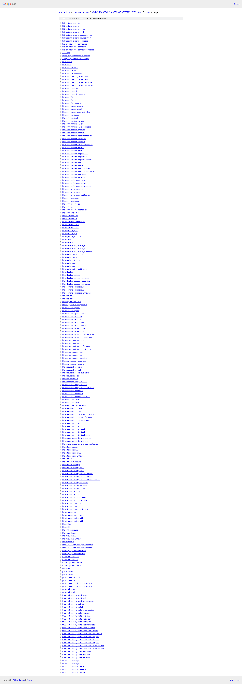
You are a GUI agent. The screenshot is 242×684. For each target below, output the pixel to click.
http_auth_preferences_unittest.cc (76, 195)
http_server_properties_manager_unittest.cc (80, 444)
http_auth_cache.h (69, 70)
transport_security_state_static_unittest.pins (80, 630)
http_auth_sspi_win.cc (71, 204)
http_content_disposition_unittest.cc (76, 293)
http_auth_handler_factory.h (73, 141)
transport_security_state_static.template (78, 625)
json (237, 680)
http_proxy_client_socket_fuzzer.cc (76, 346)
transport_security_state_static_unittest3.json (80, 642)
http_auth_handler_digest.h (73, 133)
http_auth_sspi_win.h (70, 207)
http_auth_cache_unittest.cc (73, 73)
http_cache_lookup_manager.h (74, 248)
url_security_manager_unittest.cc (75, 669)
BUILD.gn (66, 52)
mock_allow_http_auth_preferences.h (77, 548)
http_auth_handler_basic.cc (73, 121)
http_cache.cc (67, 239)
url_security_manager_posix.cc (74, 666)
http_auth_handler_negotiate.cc (75, 153)
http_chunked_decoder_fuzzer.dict (76, 281)
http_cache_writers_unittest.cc (74, 269)
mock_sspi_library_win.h (71, 565)
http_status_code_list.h (71, 453)
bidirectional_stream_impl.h (73, 32)
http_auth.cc (67, 61)
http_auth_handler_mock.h (73, 150)
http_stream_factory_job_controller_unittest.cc (81, 479)
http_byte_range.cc (70, 230)
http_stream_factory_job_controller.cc (77, 473)
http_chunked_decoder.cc (72, 272)
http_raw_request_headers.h (73, 364)
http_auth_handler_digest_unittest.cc (77, 136)
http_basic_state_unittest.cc (73, 221)
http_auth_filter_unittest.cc (73, 103)
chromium (64, 12)
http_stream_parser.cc (71, 491)
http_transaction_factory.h (73, 515)
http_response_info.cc (71, 399)
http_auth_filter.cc (69, 97)
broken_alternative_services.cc (74, 44)
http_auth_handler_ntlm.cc (72, 162)
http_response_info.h (70, 402)
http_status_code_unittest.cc (73, 456)
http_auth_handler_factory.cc (74, 138)
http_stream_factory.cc (71, 462)
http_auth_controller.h (71, 91)
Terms (29, 680)
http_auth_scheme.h (70, 201)
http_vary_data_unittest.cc (72, 539)
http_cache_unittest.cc (71, 260)
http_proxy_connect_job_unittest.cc (76, 358)
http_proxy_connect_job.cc (73, 352)
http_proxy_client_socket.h (73, 343)
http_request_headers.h (71, 370)
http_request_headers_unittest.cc (75, 373)
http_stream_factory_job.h (73, 470)
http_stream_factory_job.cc (73, 467)
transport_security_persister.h (74, 598)
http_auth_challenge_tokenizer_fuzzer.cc (78, 82)
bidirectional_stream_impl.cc (73, 29)
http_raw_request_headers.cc (74, 361)
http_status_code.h (70, 450)
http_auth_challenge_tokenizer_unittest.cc (79, 85)
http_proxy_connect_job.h (72, 355)
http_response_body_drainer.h (74, 384)
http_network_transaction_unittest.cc (77, 337)
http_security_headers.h (71, 411)
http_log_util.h (67, 299)
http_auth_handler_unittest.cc (74, 177)
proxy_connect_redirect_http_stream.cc (78, 583)
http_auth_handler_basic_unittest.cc (76, 127)
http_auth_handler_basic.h (72, 124)
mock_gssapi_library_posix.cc (74, 550)
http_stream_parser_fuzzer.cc (74, 497)
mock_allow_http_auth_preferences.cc (77, 545)
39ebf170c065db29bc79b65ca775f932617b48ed (116, 12)
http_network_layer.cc (71, 307)
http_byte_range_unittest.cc (73, 236)
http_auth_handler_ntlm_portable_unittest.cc (80, 171)
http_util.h (66, 527)
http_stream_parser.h (71, 494)
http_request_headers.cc (72, 367)
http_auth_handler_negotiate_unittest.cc (78, 159)
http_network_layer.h (70, 310)
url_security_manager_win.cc (73, 672)
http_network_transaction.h (73, 331)
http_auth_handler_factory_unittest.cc (77, 144)
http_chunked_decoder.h (72, 275)
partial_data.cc (68, 571)
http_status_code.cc (70, 447)
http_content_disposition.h (73, 290)
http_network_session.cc (72, 316)
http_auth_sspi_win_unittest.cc (74, 210)
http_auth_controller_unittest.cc (75, 94)
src (87, 12)
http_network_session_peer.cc (74, 322)
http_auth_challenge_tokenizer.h (75, 79)
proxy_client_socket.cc (71, 577)
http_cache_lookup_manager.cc (75, 245)
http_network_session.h (71, 319)
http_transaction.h (69, 512)
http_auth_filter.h (69, 100)
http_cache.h (67, 242)
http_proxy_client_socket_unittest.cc (76, 349)
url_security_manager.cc (72, 660)
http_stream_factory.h (71, 464)
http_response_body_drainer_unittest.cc (78, 387)
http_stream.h (68, 459)
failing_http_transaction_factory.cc (76, 56)
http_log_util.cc (68, 296)
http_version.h (68, 542)
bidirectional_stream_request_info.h (76, 38)
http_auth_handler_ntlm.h (72, 165)
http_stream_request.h (71, 506)
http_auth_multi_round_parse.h (74, 183)
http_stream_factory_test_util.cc (75, 482)
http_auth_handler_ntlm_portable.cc (76, 168)
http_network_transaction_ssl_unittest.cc (78, 334)
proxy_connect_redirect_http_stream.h (77, 586)
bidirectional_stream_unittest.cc (75, 41)
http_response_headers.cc (72, 390)
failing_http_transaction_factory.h (75, 58)
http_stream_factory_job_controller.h (77, 476)
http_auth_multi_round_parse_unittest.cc (78, 186)
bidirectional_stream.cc (71, 23)
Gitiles (15, 680)
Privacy (22, 680)
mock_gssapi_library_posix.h (73, 553)
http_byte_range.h (69, 233)
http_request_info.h (70, 378)
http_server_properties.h (72, 426)
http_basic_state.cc (70, 215)
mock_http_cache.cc (70, 556)
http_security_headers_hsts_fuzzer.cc (77, 417)
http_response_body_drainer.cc (74, 382)
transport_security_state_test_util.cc (76, 651)
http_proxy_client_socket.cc (73, 340)
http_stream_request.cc (71, 503)
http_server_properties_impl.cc (74, 429)
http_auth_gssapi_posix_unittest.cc (76, 112)
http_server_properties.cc (72, 423)
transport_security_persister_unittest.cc (78, 601)
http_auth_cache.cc (70, 67)
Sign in (236, 4)
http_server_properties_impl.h (74, 432)
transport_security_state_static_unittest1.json (80, 636)
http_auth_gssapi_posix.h (72, 109)
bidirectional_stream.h (71, 26)
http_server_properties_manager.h (76, 441)
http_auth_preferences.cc (72, 189)
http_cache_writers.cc (71, 263)
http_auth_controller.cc (71, 88)
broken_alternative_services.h (74, 47)
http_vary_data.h (69, 536)
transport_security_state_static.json (76, 619)
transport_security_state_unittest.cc (76, 657)
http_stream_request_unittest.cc (75, 509)
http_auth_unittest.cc (70, 213)
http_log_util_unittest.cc (71, 301)
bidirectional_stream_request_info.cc (77, 35)
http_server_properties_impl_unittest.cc (78, 435)
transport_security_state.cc (73, 604)
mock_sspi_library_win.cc (72, 562)
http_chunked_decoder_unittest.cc (76, 284)
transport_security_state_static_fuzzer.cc (78, 627)
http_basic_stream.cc (70, 224)
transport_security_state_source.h (76, 616)
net (149, 12)
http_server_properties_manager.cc (76, 438)
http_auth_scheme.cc (70, 198)
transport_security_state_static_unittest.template (82, 633)
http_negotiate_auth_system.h (74, 304)
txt (231, 680)
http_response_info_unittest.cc (74, 405)
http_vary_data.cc (69, 533)
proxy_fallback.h (68, 592)
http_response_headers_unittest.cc (76, 396)
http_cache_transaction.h (72, 257)
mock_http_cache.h (70, 559)
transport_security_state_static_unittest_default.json (83, 645)
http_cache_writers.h (70, 266)
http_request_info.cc (70, 376)
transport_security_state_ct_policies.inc (78, 610)
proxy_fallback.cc (69, 589)
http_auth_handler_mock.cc (73, 147)
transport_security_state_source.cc (76, 613)
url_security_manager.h (71, 663)
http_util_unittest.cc (70, 530)
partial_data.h (67, 574)
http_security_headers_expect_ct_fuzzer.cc (79, 414)
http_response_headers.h (72, 393)
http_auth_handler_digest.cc (73, 130)
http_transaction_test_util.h (73, 521)
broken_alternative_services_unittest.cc (78, 50)
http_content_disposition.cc (73, 287)
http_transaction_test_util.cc (73, 518)
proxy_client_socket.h (71, 580)
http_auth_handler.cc (70, 115)
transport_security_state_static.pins (76, 622)
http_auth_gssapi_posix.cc (72, 106)
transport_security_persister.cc (74, 595)
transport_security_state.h (72, 607)
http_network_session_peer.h (74, 325)
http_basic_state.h (69, 219)
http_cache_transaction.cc (72, 254)
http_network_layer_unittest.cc (74, 313)
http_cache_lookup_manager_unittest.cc (78, 251)
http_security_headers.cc (72, 408)
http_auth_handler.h (70, 118)
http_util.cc (66, 524)
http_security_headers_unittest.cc (75, 420)
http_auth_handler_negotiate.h (74, 156)
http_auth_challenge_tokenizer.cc (75, 76)
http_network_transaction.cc (73, 328)
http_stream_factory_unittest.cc (75, 488)
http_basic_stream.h (70, 227)
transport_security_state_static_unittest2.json (80, 639)
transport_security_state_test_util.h (76, 654)
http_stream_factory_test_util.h (74, 485)
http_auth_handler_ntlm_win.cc (74, 174)
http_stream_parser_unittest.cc (74, 500)
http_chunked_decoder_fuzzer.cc (75, 278)
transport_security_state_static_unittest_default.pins (83, 648)
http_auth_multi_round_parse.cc (75, 180)
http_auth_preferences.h (72, 192)
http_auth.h (66, 64)
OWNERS (66, 568)
